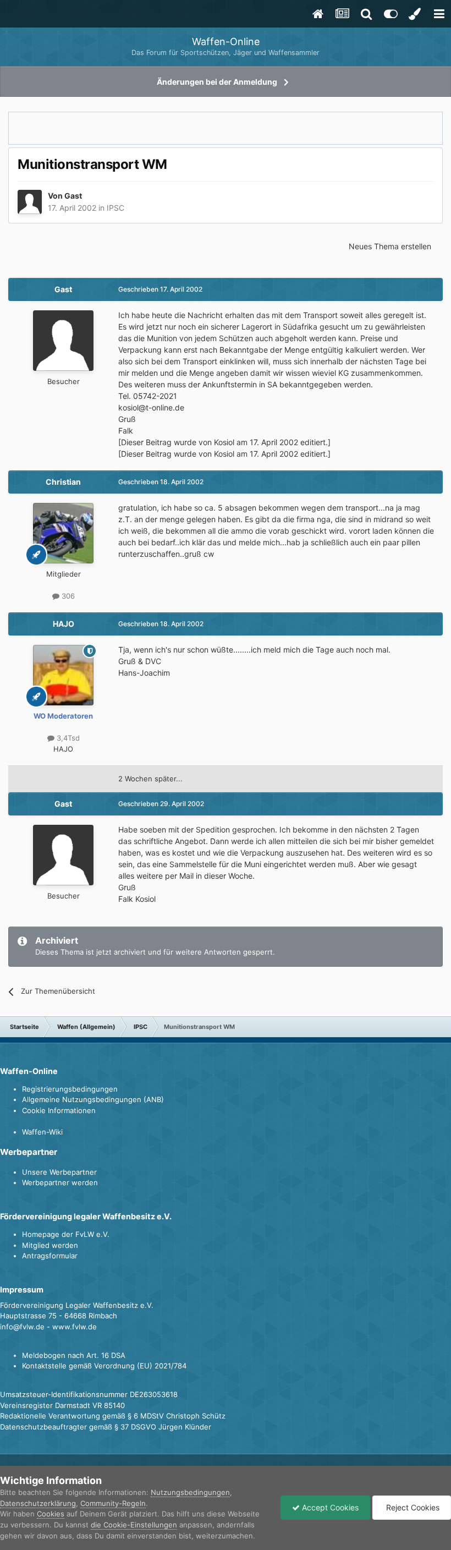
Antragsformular (50, 1255)
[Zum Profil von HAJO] (63, 675)
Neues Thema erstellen (390, 246)
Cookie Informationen (59, 1110)
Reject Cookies (411, 1507)
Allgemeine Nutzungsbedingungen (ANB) (93, 1099)
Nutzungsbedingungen (190, 1492)
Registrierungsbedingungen (70, 1089)
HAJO (63, 623)
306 (67, 595)
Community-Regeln (113, 1503)
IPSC (115, 207)
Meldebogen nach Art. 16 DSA (73, 1355)
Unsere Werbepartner (59, 1172)
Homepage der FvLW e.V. (65, 1234)
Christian (63, 481)
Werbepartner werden (60, 1182)
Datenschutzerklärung (38, 1503)
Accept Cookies (329, 1507)
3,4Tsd (67, 737)
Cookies (50, 1513)
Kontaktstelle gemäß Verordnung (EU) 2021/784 (104, 1365)
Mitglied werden (50, 1245)
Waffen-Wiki (42, 1131)
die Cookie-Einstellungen (134, 1524)
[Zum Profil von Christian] (63, 533)
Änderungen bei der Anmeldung (217, 81)
